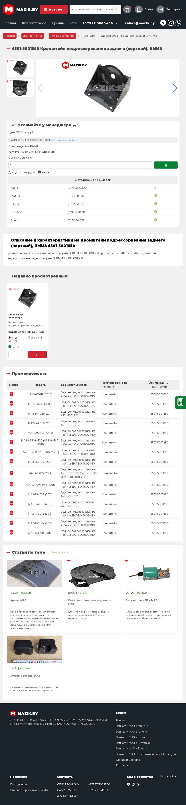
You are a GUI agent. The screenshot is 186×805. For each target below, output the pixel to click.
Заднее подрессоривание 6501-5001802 (78, 413)
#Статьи (25, 592)
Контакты (122, 765)
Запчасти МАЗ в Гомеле (131, 731)
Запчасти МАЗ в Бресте (131, 748)
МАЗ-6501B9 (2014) (40, 461)
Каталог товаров (34, 23)
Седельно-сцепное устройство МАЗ (90, 602)
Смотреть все (59, 552)
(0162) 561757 (76, 220)
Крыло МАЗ (18, 600)
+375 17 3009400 (68, 784)
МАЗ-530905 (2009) (40, 433)
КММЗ (34, 146)
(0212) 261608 (76, 212)
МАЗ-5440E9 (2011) (40, 413)
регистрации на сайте (64, 140)
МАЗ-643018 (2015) (40, 513)
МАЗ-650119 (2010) (40, 394)
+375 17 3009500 (99, 784)
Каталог (56, 9)
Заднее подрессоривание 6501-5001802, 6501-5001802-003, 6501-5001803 (79, 473)
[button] (175, 88)
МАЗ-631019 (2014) (40, 473)
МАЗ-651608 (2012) (40, 533)
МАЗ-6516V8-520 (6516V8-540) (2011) (40, 442)
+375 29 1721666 (67, 790)
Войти (149, 9)
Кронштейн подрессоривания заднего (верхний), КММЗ (25, 324)
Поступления (19, 784)
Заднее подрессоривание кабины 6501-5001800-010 (78, 403)
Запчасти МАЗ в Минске (132, 726)
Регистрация (174, 9)
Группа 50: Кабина (62, 35)
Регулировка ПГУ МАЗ (141, 600)
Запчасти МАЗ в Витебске (133, 743)
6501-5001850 (159, 394)
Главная (11, 23)
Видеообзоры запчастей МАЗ (29, 790)
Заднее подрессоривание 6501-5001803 (78, 423)
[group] (107, 88)
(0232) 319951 (76, 204)
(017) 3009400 (77, 187)
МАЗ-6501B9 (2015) (40, 523)
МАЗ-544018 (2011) (40, 494)
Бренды (58, 23)
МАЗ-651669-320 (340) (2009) (40, 452)
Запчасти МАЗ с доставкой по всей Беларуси (146, 754)
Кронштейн (109, 394)
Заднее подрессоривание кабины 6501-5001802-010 (78, 394)
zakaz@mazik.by (67, 795)
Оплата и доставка (128, 759)
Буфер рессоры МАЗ (25, 675)
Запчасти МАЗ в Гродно (131, 737)
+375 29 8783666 (99, 790)
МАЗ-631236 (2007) (40, 404)
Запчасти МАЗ (32, 35)
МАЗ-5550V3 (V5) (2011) (40, 484)
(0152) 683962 (76, 196)
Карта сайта (168, 776)
